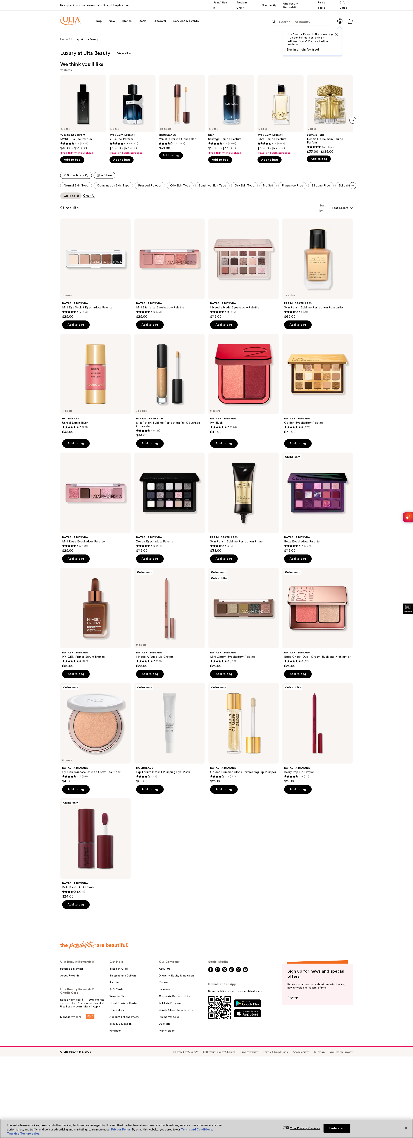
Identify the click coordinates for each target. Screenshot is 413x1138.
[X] (336, 34)
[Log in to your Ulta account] (339, 21)
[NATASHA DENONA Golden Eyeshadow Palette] (317, 384)
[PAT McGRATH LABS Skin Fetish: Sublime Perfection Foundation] (317, 269)
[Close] (406, 1128)
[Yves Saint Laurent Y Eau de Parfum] (132, 115)
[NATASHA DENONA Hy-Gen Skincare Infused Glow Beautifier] (95, 733)
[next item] (352, 120)
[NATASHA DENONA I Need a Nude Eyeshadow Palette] (243, 269)
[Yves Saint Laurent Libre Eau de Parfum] (280, 115)
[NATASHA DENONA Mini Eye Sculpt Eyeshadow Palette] (95, 269)
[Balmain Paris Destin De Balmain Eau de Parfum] (330, 114)
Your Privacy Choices (305, 1128)
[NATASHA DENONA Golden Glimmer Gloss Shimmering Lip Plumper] (243, 733)
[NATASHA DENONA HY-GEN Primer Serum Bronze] (95, 618)
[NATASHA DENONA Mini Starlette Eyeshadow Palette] (169, 269)
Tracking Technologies (23, 1133)
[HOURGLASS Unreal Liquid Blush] (95, 384)
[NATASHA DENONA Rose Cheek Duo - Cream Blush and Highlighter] (317, 618)
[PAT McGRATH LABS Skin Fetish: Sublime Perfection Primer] (243, 503)
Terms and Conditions (196, 1129)
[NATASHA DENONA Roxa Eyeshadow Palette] (317, 503)
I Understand (337, 1128)
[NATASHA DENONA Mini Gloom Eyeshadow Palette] (243, 618)
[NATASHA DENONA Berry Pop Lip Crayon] (317, 733)
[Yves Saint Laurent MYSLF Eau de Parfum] (83, 115)
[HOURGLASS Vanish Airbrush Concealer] (182, 112)
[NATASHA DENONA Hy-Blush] (243, 384)
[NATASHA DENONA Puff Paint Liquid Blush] (95, 848)
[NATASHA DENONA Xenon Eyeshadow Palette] (169, 503)
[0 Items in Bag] (350, 21)
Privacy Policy (121, 1129)
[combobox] (342, 208)
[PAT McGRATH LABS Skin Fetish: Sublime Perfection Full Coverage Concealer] (169, 385)
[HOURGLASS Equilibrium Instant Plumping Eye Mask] (169, 733)
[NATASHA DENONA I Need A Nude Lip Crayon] (169, 618)
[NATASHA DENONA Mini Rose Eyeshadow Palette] (95, 503)
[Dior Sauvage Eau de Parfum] (231, 115)
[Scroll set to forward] (352, 185)
